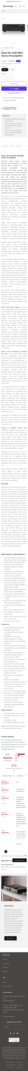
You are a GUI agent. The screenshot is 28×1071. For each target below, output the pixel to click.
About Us (5, 967)
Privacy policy (19, 1062)
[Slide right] (17, 43)
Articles (5, 959)
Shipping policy (19, 1067)
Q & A (25, 146)
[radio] (21, 754)
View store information (9, 100)
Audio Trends (11, 1047)
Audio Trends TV (7, 986)
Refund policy (20, 1065)
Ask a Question (19, 860)
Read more (10, 938)
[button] (16, 6)
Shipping (9, 63)
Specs (12, 146)
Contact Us (6, 963)
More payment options (14, 93)
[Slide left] (10, 43)
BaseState (11, 1062)
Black (4, 69)
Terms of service (10, 1067)
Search (5, 982)
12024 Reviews (9, 760)
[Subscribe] (23, 1027)
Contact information (11, 1065)
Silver (12, 69)
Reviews (19, 146)
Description (5, 146)
